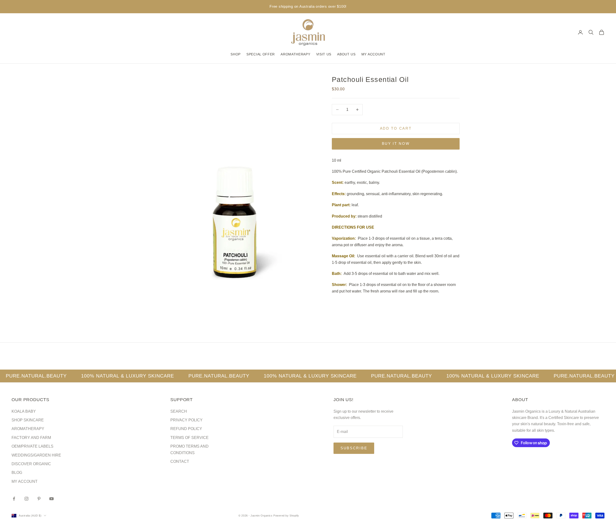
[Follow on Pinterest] (39, 498)
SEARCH (178, 411)
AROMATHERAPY (295, 54)
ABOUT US (346, 54)
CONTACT (179, 461)
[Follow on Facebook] (14, 498)
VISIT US (324, 54)
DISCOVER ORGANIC (31, 464)
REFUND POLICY (186, 429)
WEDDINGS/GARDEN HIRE (36, 455)
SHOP (236, 54)
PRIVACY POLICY (186, 420)
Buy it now (396, 143)
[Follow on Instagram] (26, 498)
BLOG (17, 472)
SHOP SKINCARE (28, 420)
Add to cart (396, 128)
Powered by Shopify (286, 515)
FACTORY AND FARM (31, 438)
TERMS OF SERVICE (189, 438)
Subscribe (353, 448)
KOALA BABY (24, 411)
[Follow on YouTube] (51, 498)
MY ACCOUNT (373, 54)
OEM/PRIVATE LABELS (32, 446)
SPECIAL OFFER (260, 54)
